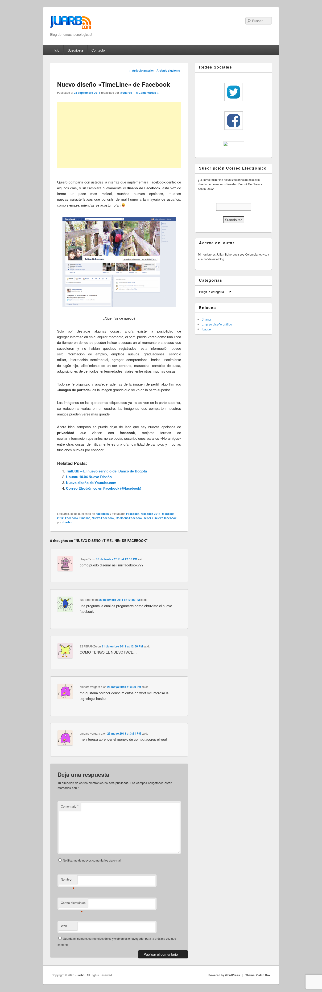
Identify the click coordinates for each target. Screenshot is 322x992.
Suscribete (75, 50)
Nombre (68, 880)
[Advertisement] (119, 135)
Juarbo (66, 522)
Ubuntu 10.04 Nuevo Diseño (89, 476)
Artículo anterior (141, 70)
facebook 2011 (151, 514)
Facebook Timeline (77, 518)
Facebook (102, 514)
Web (64, 925)
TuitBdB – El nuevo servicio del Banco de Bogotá (106, 471)
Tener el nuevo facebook (160, 518)
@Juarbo (126, 92)
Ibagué (206, 329)
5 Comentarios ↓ (147, 92)
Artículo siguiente (170, 70)
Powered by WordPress (224, 975)
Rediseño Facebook (129, 518)
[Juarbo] (70, 24)
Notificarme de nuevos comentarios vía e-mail (92, 860)
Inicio (55, 50)
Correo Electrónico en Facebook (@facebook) (103, 488)
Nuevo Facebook (103, 518)
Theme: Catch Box (257, 975)
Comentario (69, 806)
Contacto (98, 50)
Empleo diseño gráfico (217, 324)
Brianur (206, 319)
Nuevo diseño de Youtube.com (91, 482)
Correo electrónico (73, 903)
